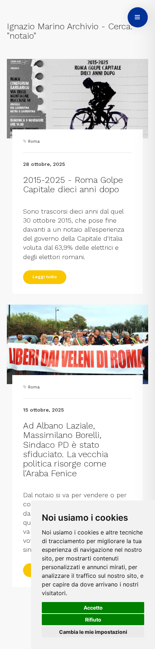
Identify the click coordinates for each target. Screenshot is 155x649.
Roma (34, 141)
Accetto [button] (93, 608)
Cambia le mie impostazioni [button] (93, 632)
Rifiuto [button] (93, 619)
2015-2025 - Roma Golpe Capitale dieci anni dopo (73, 184)
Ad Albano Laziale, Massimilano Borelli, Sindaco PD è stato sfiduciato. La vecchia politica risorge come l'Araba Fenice (65, 449)
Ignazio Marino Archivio (52, 26)
